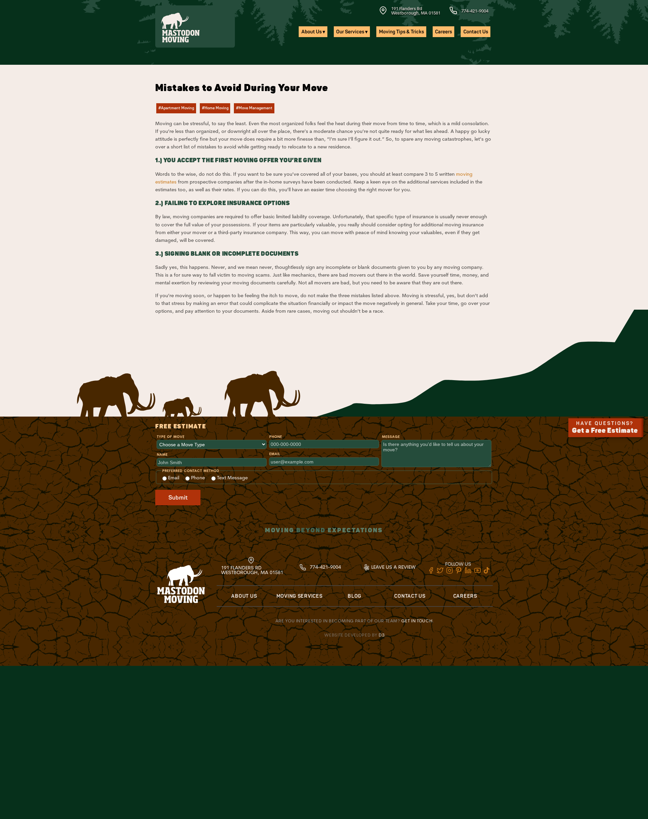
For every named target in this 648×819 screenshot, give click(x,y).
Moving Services (299, 596)
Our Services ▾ (352, 32)
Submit (178, 497)
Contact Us (475, 32)
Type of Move (171, 436)
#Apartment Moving (176, 108)
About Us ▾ (313, 32)
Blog (354, 596)
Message (391, 436)
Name (162, 454)
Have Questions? (605, 428)
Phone (275, 436)
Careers (443, 32)
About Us (244, 596)
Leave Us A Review (392, 567)
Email (274, 454)
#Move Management (254, 108)
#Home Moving (215, 108)
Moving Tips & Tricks (401, 32)
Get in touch (416, 620)
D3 (382, 635)
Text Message (232, 478)
